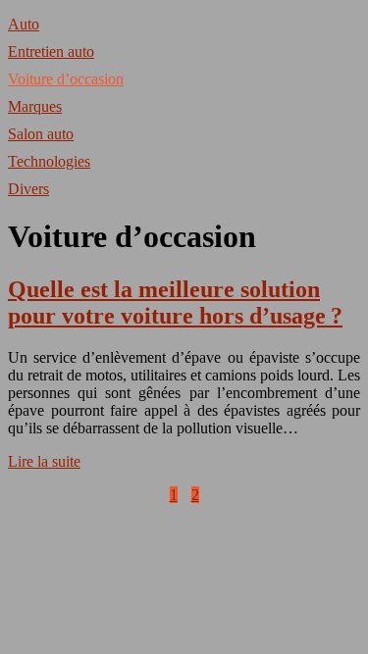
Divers (28, 188)
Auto (23, 24)
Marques (35, 106)
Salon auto (41, 134)
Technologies (49, 161)
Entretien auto (51, 51)
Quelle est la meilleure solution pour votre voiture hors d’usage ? (175, 302)
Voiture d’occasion (66, 79)
